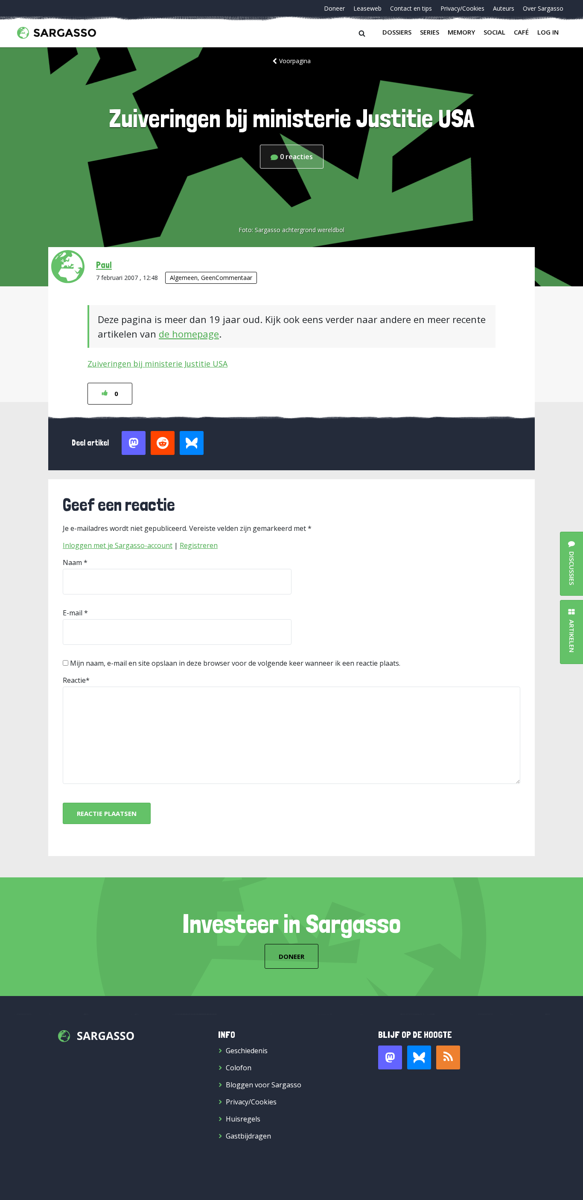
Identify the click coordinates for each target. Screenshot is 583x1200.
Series (429, 32)
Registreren (199, 545)
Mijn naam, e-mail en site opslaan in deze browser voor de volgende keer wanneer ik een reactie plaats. (235, 663)
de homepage (189, 333)
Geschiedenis (247, 1050)
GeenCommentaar (226, 278)
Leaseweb (367, 8)
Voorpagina (295, 61)
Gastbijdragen (248, 1136)
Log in (548, 32)
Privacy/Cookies (462, 8)
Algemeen (184, 278)
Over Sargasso (543, 8)
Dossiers (396, 32)
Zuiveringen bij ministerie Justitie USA (157, 363)
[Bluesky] (419, 1057)
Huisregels (243, 1119)
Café (521, 32)
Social (494, 32)
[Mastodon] (390, 1057)
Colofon (238, 1067)
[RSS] (448, 1057)
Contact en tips (411, 8)
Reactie (74, 680)
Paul (104, 264)
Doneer (334, 8)
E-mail (72, 612)
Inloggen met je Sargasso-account (117, 545)
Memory (461, 32)
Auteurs (503, 8)
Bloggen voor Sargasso (263, 1084)
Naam (72, 562)
